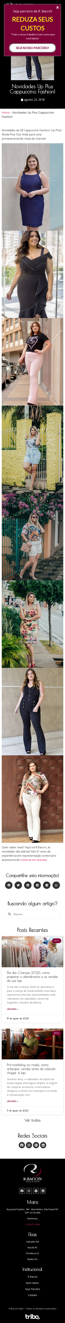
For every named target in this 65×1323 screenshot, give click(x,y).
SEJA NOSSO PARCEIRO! (32, 48)
